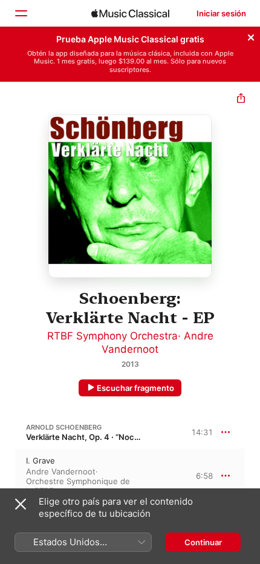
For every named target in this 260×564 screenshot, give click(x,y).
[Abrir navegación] (20, 13)
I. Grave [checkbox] (40, 460)
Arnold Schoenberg (64, 427)
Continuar (203, 542)
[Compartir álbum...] (241, 99)
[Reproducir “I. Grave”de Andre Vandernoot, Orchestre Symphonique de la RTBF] (8, 475)
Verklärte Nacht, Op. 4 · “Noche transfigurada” (112, 437)
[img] (130, 13)
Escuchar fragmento (135, 388)
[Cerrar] (251, 36)
